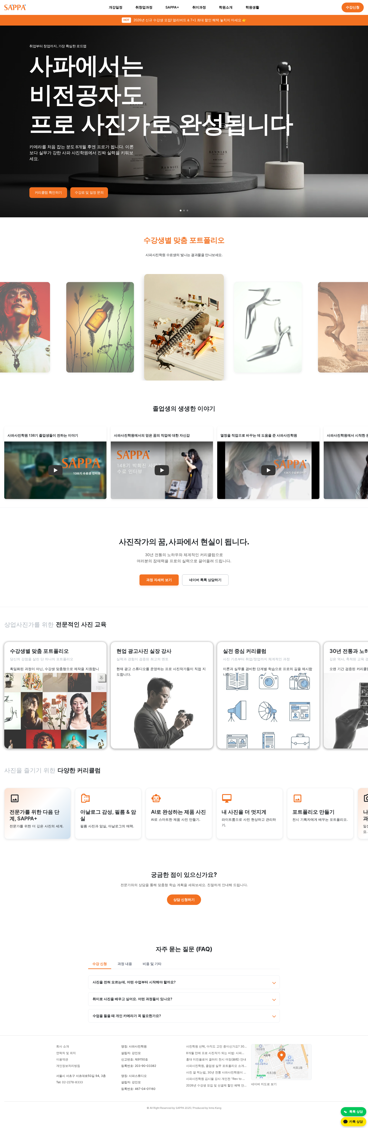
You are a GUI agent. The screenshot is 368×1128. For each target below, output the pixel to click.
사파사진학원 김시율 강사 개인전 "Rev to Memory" (216, 1078)
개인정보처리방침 (68, 1065)
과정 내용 (125, 964)
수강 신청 (99, 964)
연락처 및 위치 (66, 1053)
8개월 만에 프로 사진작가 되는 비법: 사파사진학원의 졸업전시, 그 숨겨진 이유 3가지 (216, 1053)
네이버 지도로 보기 (264, 1084)
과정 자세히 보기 (159, 580)
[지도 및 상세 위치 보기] (281, 1062)
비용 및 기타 (152, 964)
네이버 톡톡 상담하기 (205, 580)
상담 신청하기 (184, 899)
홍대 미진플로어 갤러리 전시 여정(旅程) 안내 (216, 1059)
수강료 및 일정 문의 (89, 192)
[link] (55, 695)
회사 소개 (62, 1046)
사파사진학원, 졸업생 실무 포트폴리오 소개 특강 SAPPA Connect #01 (216, 1065)
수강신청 (352, 7)
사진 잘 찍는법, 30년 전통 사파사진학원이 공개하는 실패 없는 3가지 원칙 (216, 1072)
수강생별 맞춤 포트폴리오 (184, 240)
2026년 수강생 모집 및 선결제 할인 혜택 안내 (216, 1085)
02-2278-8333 (72, 1082)
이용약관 (62, 1059)
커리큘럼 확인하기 (48, 192)
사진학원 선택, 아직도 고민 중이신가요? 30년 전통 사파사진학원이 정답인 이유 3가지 (216, 1046)
